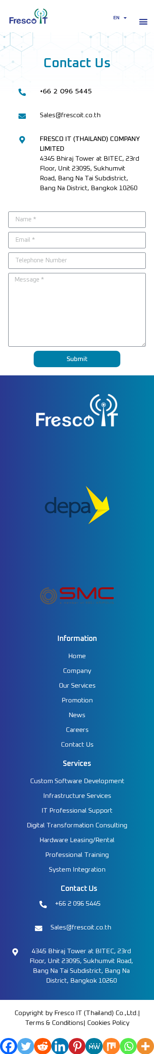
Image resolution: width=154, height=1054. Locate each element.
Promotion (77, 700)
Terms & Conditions (54, 1023)
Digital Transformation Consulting (77, 825)
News (77, 715)
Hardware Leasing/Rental (77, 840)
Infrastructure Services (77, 796)
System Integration (77, 869)
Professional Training (77, 855)
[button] (143, 21)
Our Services (77, 685)
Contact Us (77, 744)
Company (77, 671)
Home (77, 656)
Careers (77, 730)
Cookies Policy (108, 1023)
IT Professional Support (77, 810)
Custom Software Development (77, 781)
